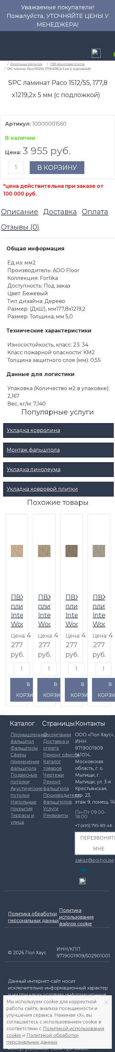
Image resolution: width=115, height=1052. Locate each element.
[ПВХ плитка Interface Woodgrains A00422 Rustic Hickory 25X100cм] (71, 550)
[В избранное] (20, 521)
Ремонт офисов (61, 755)
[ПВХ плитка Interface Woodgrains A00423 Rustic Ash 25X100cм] (99, 550)
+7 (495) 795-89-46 (93, 825)
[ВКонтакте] (83, 870)
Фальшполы (24, 748)
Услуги (50, 809)
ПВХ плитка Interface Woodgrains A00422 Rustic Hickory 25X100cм (71, 610)
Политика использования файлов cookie (76, 917)
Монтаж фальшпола (33, 450)
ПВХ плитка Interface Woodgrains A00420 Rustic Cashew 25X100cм (17, 610)
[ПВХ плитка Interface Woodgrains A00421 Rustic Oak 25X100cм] (44, 550)
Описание (19, 211)
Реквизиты (55, 815)
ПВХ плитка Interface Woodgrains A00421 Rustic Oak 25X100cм (44, 610)
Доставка (60, 211)
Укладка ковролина (33, 430)
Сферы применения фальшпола (25, 761)
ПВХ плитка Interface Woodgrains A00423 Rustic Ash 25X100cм (99, 610)
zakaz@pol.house (94, 860)
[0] (110, 54)
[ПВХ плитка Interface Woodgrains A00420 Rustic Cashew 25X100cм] (17, 550)
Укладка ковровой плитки (42, 489)
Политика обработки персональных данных (33, 917)
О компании (57, 735)
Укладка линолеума (33, 469)
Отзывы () (20, 227)
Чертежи (53, 775)
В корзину (57, 167)
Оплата (95, 211)
